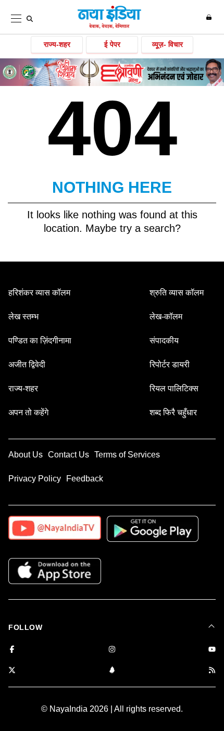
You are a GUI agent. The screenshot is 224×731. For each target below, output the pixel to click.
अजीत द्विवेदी (26, 364)
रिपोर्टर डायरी (170, 364)
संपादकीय (164, 340)
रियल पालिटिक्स (174, 388)
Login (210, 17)
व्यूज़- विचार (167, 44)
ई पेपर (112, 44)
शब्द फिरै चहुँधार (173, 412)
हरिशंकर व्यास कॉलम (39, 292)
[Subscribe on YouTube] (212, 650)
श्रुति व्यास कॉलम (177, 292)
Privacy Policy (34, 478)
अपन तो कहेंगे (28, 412)
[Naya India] (109, 26)
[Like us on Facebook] (12, 650)
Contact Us (68, 454)
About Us (25, 454)
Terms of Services (127, 454)
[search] (30, 19)
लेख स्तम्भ (23, 316)
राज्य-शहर (57, 44)
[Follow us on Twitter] (12, 670)
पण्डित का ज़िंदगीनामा (39, 340)
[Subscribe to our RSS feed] (212, 670)
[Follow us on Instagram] (112, 650)
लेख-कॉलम (166, 316)
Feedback (84, 478)
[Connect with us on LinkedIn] (112, 670)
